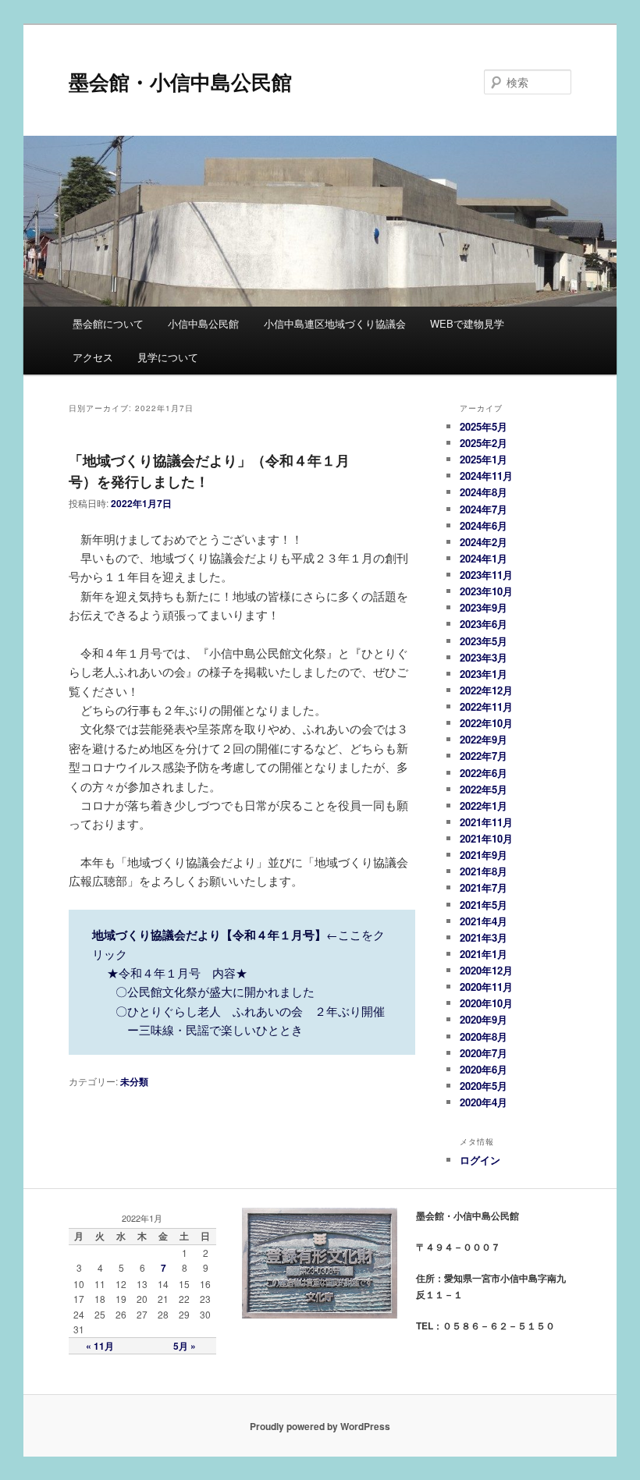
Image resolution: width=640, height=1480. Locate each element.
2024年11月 (486, 475)
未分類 (134, 1081)
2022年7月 (483, 755)
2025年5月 (483, 426)
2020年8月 (483, 1036)
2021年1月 (483, 953)
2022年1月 (483, 805)
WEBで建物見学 (467, 323)
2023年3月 (483, 657)
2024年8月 (483, 491)
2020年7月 (483, 1052)
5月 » (184, 1346)
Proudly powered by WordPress (320, 1426)
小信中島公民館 (203, 323)
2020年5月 (483, 1085)
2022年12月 (486, 690)
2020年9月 (483, 1019)
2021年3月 (483, 937)
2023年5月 (483, 641)
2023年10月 (486, 591)
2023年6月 (483, 623)
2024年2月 (483, 541)
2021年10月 (486, 838)
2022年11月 (486, 706)
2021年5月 (483, 904)
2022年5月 (483, 789)
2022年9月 (483, 739)
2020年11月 (486, 986)
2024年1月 (483, 558)
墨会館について (108, 323)
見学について (167, 357)
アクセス (93, 357)
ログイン (480, 1159)
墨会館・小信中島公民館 (180, 81)
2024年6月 (483, 525)
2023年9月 (483, 607)
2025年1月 (483, 459)
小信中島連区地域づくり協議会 (335, 323)
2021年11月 (486, 822)
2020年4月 (483, 1102)
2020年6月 (483, 1069)
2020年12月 (486, 970)
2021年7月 (483, 887)
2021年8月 (483, 871)
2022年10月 (486, 722)
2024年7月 (483, 509)
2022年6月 (483, 772)
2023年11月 (486, 574)
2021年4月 (483, 921)
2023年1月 (483, 673)
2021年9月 (483, 854)
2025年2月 (483, 442)
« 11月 (100, 1346)
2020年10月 (486, 1003)
